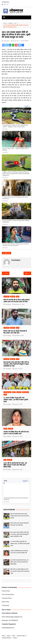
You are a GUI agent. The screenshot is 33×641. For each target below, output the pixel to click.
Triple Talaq (7, 253)
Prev (6, 273)
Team (13, 635)
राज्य (18, 296)
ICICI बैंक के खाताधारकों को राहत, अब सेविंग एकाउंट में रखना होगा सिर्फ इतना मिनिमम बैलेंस (15, 465)
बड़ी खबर (26, 40)
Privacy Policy (6, 591)
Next (26, 273)
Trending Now (5, 2)
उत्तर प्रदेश (6, 296)
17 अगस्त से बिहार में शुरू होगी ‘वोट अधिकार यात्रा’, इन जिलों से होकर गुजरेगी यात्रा (16, 399)
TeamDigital (6, 40)
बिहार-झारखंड (25, 392)
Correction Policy (7, 598)
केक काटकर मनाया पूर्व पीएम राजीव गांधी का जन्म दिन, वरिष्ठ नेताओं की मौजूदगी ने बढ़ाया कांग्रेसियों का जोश (16, 364)
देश (23, 40)
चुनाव (14, 392)
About (8, 635)
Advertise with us (21, 635)
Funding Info (5, 605)
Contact (15, 637)
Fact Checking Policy (8, 594)
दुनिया (5, 428)
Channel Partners (6, 637)
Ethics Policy (5, 601)
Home (3, 635)
